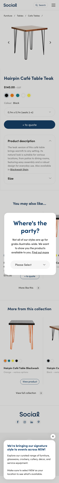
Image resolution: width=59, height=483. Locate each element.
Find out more (40, 252)
